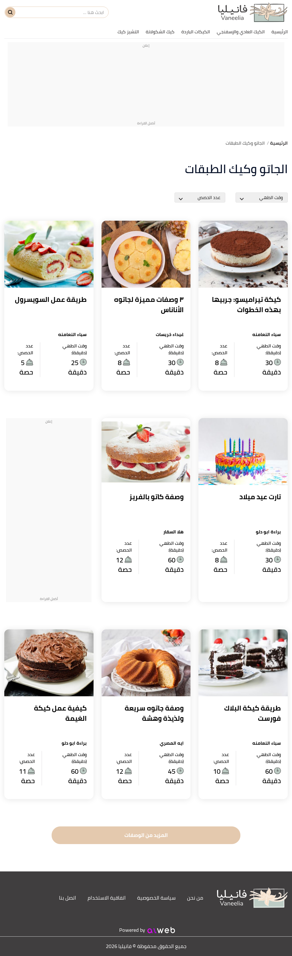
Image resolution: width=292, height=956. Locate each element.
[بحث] (10, 12)
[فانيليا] (252, 12)
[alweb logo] (161, 930)
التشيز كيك (128, 31)
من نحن (195, 897)
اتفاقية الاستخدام (107, 897)
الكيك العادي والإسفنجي (241, 31)
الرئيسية (279, 31)
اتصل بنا (67, 897)
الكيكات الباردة (195, 31)
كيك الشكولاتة (160, 31)
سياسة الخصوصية (156, 897)
